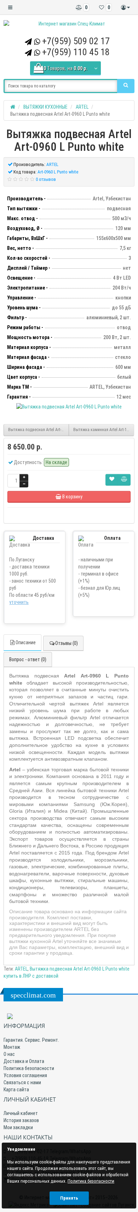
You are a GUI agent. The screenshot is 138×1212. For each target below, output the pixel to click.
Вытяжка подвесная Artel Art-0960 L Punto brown (38, 429)
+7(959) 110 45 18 (76, 52)
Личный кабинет (21, 1113)
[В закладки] (111, 480)
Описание (26, 642)
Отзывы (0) (66, 643)
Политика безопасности (29, 1068)
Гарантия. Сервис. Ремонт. (31, 1040)
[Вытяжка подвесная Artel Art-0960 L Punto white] (69, 407)
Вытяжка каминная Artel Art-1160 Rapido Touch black (103, 429)
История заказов (21, 1120)
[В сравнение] (124, 480)
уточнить (19, 602)
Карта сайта (16, 1089)
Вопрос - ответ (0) (27, 659)
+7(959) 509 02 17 (76, 41)
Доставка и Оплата (24, 1061)
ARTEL (21, 969)
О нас (9, 1054)
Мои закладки (18, 1127)
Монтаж (12, 1047)
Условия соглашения (25, 1075)
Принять (69, 1198)
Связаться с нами (22, 1082)
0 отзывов (46, 179)
